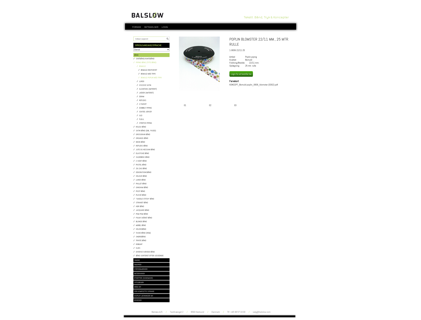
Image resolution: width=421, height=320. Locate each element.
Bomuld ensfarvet (149, 70)
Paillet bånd (141, 183)
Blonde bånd (141, 221)
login (165, 27)
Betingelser (151, 27)
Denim (141, 96)
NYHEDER (138, 300)
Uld (140, 115)
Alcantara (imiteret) (148, 89)
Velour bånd (141, 176)
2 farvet (143, 104)
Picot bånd (140, 191)
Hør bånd (140, 206)
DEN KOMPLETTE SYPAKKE (144, 291)
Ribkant (139, 244)
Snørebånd (141, 237)
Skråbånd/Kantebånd (145, 58)
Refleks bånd (142, 146)
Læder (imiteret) (146, 93)
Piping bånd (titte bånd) (146, 62)
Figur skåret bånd (144, 218)
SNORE (137, 260)
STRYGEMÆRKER (141, 269)
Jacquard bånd (142, 210)
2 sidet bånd (141, 161)
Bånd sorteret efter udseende (149, 255)
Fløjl (141, 119)
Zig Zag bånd (141, 168)
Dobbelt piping (145, 108)
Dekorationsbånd (143, 172)
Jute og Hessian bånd (145, 149)
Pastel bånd (141, 165)
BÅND (136, 55)
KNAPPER (137, 264)
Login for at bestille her (241, 73)
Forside (136, 27)
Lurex (141, 81)
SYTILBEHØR (139, 282)
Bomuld (142, 66)
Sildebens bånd (142, 157)
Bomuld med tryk (148, 74)
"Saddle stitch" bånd (145, 199)
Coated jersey (145, 112)
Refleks (142, 100)
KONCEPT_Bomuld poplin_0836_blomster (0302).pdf (253, 84)
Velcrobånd (141, 229)
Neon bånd (140, 142)
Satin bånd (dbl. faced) (146, 130)
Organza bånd (142, 138)
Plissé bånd (141, 195)
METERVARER (139, 273)
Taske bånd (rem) (143, 233)
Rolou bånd (141, 127)
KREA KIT (137, 287)
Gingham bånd (142, 187)
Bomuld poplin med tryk (151, 77)
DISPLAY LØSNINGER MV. (143, 295)
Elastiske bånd (142, 153)
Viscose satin (145, 85)
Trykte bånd (141, 240)
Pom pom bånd (142, 214)
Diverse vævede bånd (145, 252)
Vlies (138, 248)
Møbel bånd (141, 225)
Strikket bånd (142, 202)
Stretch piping (145, 123)
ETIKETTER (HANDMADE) (143, 278)
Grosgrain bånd (143, 134)
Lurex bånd (141, 180)
